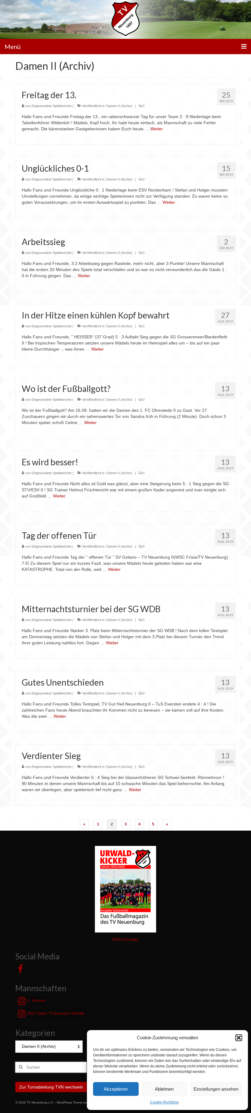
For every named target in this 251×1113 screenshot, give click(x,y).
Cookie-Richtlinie (164, 1102)
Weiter (156, 128)
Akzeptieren (116, 1089)
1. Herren (35, 1000)
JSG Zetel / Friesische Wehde (55, 1013)
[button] (239, 1038)
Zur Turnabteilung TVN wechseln (51, 1087)
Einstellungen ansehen (215, 1089)
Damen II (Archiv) (119, 106)
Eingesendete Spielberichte (52, 106)
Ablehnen (164, 1089)
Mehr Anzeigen (125, 939)
